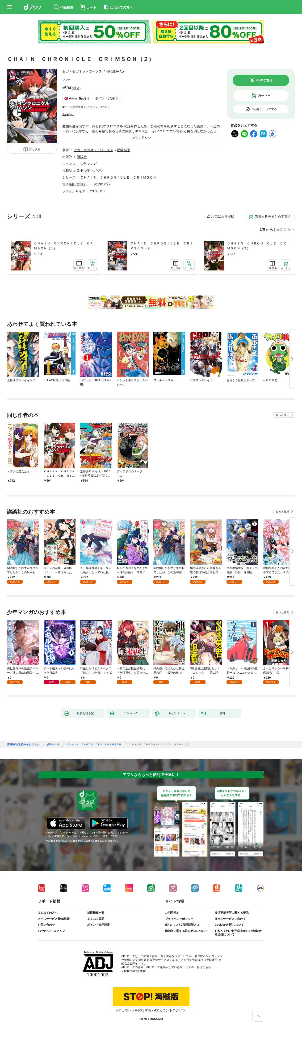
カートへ (264, 95)
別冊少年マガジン (90, 170)
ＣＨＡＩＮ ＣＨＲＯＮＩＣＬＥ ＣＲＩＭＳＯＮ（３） (258, 245)
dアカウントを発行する (133, 1010)
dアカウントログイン (51, 931)
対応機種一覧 (95, 912)
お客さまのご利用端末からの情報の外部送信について (239, 932)
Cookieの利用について (229, 924)
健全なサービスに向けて (230, 918)
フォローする (122, 71)
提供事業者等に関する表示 (232, 912)
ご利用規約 (172, 912)
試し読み (35, 149)
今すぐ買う (264, 80)
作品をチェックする (264, 109)
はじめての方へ (48, 912)
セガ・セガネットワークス (82, 71)
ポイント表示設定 (98, 924)
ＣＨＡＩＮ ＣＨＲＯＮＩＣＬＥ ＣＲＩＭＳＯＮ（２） (161, 245)
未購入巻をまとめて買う (273, 216)
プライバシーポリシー (179, 918)
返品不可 (68, 114)
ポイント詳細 (105, 98)
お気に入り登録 (222, 216)
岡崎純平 (112, 71)
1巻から (266, 229)
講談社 (82, 157)
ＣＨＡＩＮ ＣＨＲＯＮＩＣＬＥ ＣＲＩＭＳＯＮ (118, 177)
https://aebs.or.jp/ (135, 971)
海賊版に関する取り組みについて (186, 931)
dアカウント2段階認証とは (182, 924)
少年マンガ (88, 164)
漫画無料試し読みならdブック (23, 744)
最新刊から (285, 229)
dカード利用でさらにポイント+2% (84, 107)
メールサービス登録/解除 (54, 918)
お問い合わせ (46, 924)
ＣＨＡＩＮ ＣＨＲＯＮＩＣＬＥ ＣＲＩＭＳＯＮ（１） (65, 245)
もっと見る (282, 415)
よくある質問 (95, 918)
